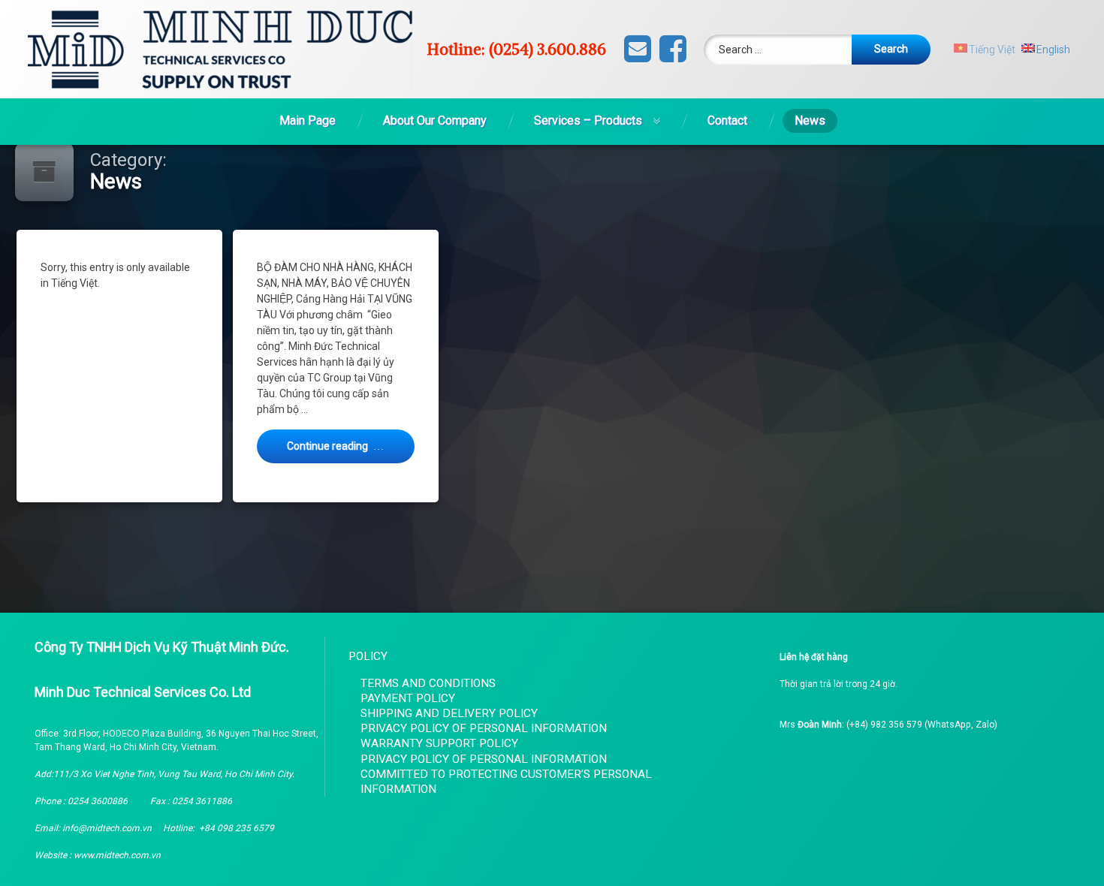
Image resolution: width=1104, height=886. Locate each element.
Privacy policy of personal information (483, 728)
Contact (727, 120)
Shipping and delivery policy (449, 713)
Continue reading (350, 445)
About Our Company (435, 120)
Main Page (307, 120)
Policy (368, 656)
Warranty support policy (439, 743)
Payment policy (407, 698)
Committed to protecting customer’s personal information (506, 781)
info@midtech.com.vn (107, 828)
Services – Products (588, 120)
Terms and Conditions (428, 683)
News (810, 120)
